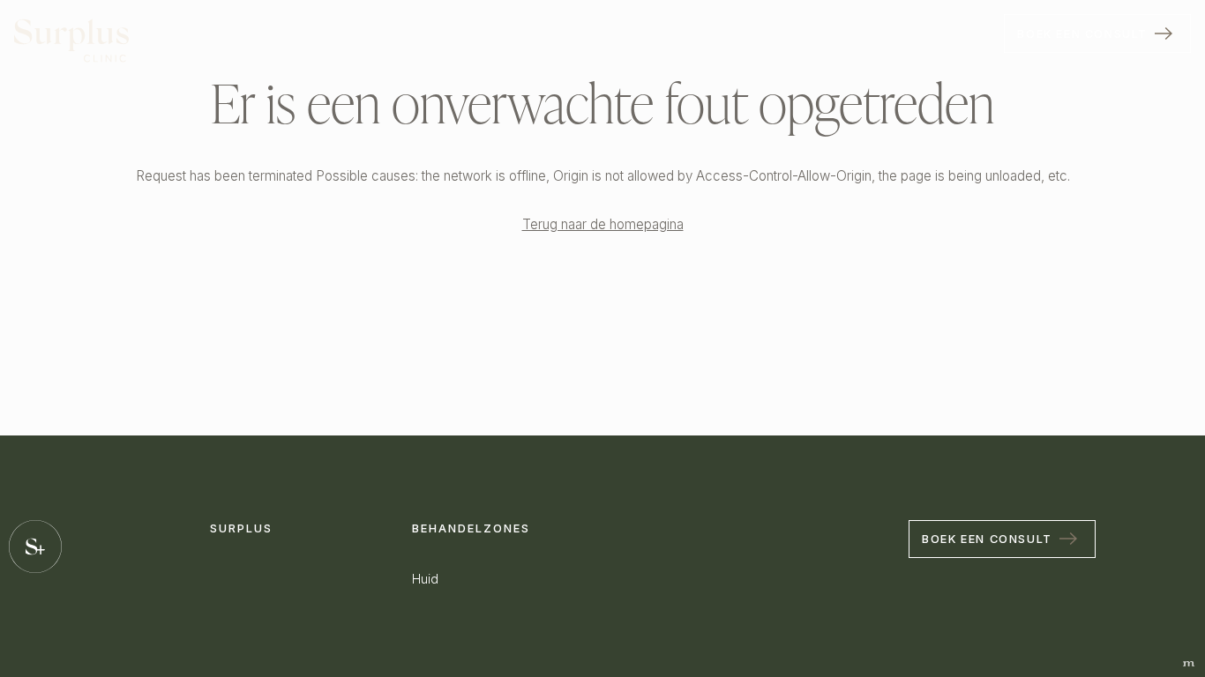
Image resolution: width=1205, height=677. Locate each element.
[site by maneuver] (1188, 663)
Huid (425, 578)
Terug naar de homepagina (603, 224)
